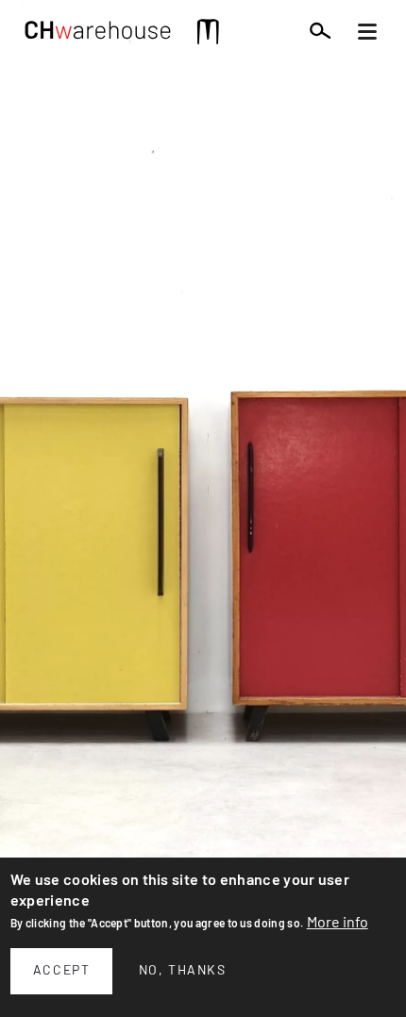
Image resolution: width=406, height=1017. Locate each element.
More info (337, 922)
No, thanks (183, 970)
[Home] (98, 35)
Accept (62, 970)
